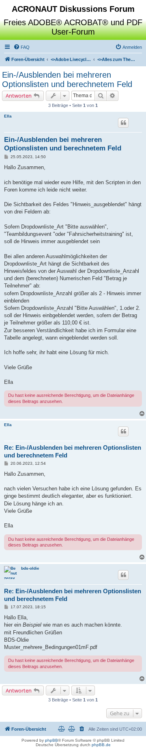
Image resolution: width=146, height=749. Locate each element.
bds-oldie (30, 568)
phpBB (51, 740)
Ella (8, 116)
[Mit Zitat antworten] (123, 123)
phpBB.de (101, 744)
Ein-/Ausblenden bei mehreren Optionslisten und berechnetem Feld (67, 79)
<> (71, 59)
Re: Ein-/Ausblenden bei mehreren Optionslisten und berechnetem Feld (72, 451)
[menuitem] (21, 47)
